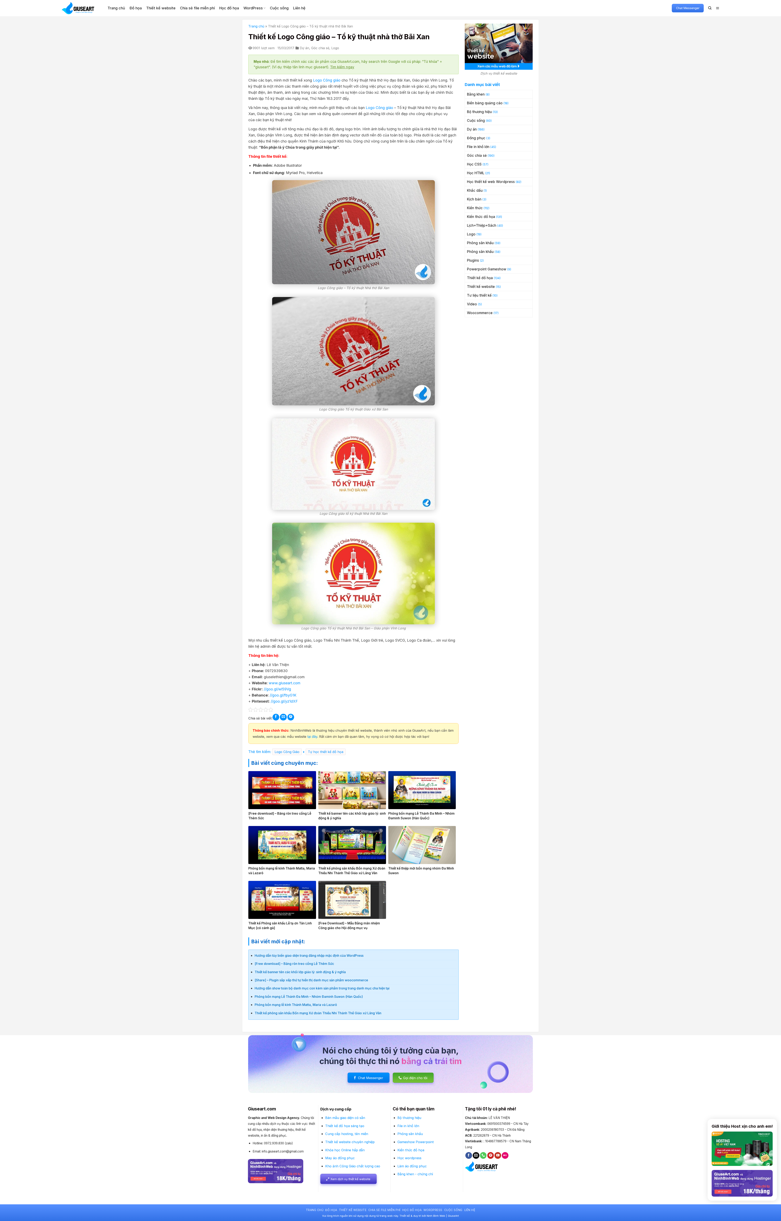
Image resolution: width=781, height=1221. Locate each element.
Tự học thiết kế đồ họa (325, 752)
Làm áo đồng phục (412, 1166)
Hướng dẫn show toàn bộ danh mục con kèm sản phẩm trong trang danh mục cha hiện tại (322, 988)
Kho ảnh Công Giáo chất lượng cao (352, 1166)
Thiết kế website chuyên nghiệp (350, 1142)
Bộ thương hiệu (479, 112)
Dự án (304, 48)
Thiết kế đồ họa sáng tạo (344, 1126)
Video (472, 304)
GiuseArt (453, 1215)
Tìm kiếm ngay (342, 67)
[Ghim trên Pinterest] (290, 717)
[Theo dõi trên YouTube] (497, 1155)
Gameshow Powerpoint (415, 1142)
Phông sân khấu (480, 243)
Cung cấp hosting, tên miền (346, 1134)
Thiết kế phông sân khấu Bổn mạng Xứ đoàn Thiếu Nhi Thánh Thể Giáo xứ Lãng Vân (318, 1013)
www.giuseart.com (284, 683)
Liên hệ (299, 8)
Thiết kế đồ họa (480, 278)
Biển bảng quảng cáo (485, 103)
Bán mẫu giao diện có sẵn (345, 1118)
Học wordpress (409, 1158)
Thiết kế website (161, 8)
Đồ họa (136, 8)
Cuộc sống (279, 8)
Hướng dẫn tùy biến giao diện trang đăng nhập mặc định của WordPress (309, 955)
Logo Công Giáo (287, 752)
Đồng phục (476, 138)
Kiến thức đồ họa (481, 217)
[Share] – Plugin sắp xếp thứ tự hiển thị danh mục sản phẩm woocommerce (311, 980)
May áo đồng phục (340, 1158)
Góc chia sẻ (320, 48)
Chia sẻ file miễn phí (197, 8)
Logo (335, 48)
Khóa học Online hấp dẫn (345, 1150)
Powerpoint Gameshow (486, 269)
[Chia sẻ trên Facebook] (276, 717)
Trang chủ (116, 8)
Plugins (473, 260)
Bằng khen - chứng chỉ (415, 1174)
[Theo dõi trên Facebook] (468, 1155)
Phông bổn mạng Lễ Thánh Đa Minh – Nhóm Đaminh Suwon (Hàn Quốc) (309, 997)
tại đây (311, 737)
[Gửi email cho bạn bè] (283, 717)
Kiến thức (475, 208)
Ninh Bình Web (436, 1215)
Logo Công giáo (326, 80)
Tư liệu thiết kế (479, 295)
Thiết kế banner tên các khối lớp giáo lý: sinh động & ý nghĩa (300, 972)
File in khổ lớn (478, 147)
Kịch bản (474, 199)
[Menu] (717, 8)
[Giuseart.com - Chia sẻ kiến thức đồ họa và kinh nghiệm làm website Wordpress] (81, 8)
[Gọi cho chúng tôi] (483, 1155)
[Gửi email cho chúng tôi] (476, 1155)
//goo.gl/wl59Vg (277, 689)
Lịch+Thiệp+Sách (481, 225)
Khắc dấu (475, 190)
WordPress (253, 8)
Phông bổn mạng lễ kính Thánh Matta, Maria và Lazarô (296, 1005)
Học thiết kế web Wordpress (491, 182)
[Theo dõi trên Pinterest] (490, 1155)
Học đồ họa (229, 8)
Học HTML (475, 173)
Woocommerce (480, 313)
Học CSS (474, 164)
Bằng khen (476, 94)
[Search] (709, 8)
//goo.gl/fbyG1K (283, 695)
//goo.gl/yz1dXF (284, 701)
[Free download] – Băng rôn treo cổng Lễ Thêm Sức (294, 964)
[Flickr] (505, 1155)
